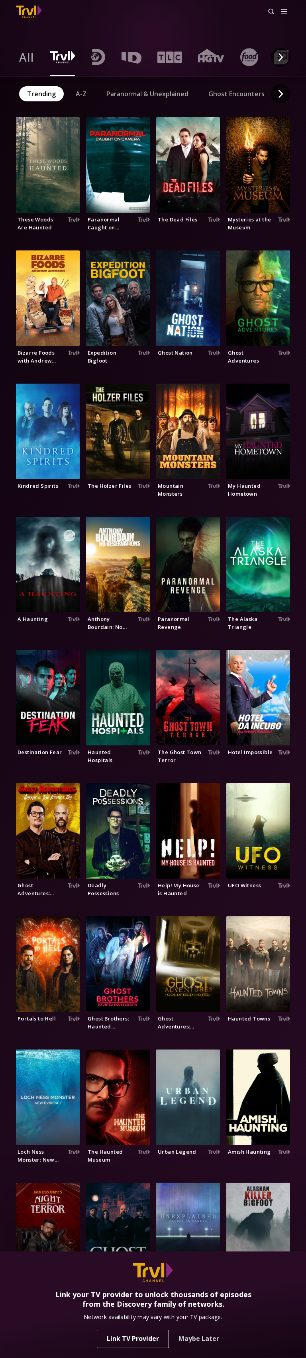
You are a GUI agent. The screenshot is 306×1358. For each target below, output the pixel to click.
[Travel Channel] (29, 12)
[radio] (26, 57)
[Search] (267, 12)
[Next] (280, 57)
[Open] (284, 12)
